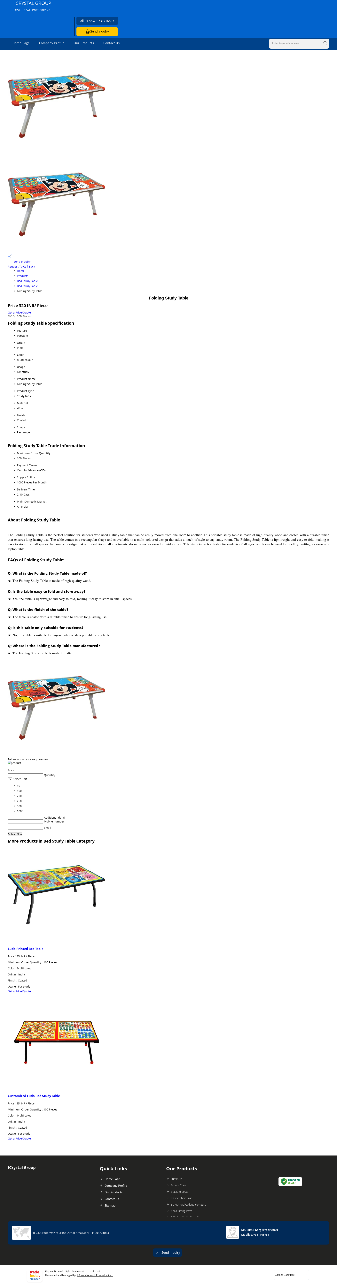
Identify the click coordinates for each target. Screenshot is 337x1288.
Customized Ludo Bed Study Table (34, 1096)
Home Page (21, 43)
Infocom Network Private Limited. (95, 1275)
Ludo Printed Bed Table (25, 949)
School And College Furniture (188, 1204)
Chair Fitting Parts (181, 1211)
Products (22, 276)
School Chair (178, 1185)
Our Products (84, 43)
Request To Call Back (21, 266)
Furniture (176, 1179)
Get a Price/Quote (19, 312)
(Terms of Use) (91, 1271)
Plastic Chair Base (181, 1198)
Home (21, 271)
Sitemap (110, 1205)
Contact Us (111, 43)
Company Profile (51, 43)
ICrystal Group (32, 6)
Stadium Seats (179, 1191)
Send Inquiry (99, 31)
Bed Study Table (27, 281)
